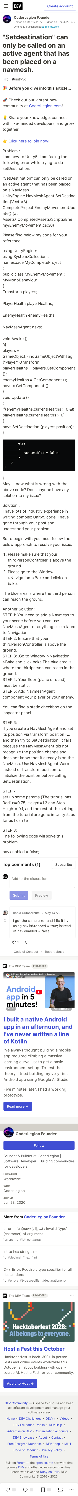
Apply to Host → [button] (20, 1383)
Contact (57, 1437)
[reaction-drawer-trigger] (10, 1489)
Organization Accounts (52, 1431)
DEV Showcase (23, 1437)
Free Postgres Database (24, 1444)
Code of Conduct (26, 951)
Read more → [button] (18, 1106)
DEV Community (16, 1403)
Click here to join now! (28, 141)
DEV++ (50, 1418)
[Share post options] (71, 1489)
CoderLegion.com (45, 106)
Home (10, 1418)
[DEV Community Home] (17, 6)
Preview (41, 895)
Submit (19, 895)
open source (44, 1462)
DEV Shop (53, 1444)
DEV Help (55, 1425)
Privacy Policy (52, 1450)
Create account (60, 6)
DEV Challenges (30, 1418)
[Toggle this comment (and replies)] (6, 920)
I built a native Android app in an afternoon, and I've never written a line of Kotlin (38, 1030)
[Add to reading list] (45, 1489)
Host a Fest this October (34, 1349)
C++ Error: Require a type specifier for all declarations (37, 1274)
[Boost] (60, 1489)
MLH (67, 1444)
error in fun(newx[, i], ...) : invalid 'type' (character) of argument (35, 1233)
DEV (21, 1467)
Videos (64, 1418)
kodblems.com (50, 26)
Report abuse (54, 951)
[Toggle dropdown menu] (71, 911)
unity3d (19, 79)
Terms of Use (39, 1456)
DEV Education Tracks (29, 1425)
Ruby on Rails (49, 1472)
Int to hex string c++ (20, 1254)
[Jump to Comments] (28, 1489)
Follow (39, 1145)
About (43, 1437)
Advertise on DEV (19, 1431)
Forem (21, 1462)
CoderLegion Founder (32, 17)
